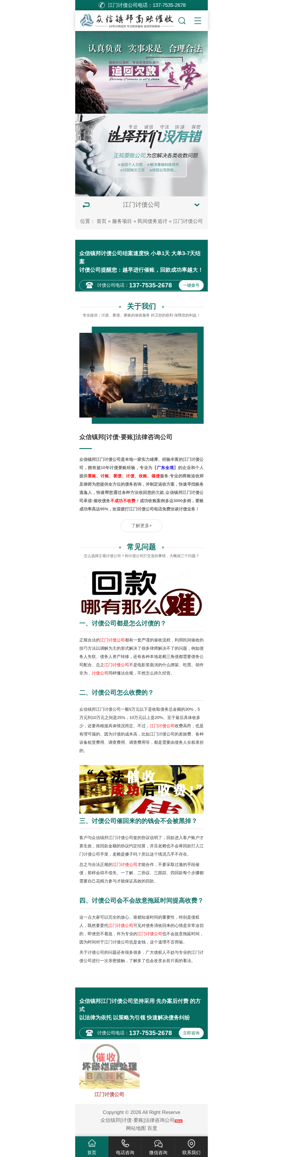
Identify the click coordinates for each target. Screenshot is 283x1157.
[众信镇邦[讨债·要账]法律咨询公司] (126, 19)
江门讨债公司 (188, 221)
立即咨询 (191, 1033)
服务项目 (122, 221)
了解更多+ (141, 525)
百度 (152, 1128)
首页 (101, 221)
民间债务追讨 (152, 221)
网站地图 (136, 1128)
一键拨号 (191, 285)
